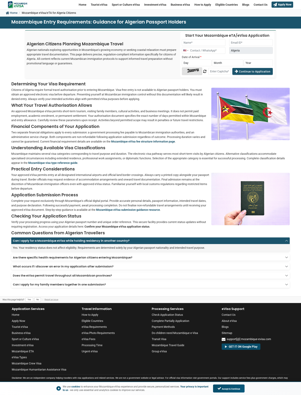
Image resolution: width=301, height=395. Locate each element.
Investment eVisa (155, 4)
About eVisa (229, 320)
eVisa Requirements (94, 326)
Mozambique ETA (23, 351)
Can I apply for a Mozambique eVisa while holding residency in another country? (71, 241)
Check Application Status (167, 314)
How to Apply (202, 4)
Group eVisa (159, 351)
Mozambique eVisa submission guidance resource (128, 209)
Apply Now (18, 320)
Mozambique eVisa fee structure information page (143, 141)
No (37, 299)
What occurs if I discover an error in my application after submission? (63, 266)
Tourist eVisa (99, 4)
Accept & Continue (231, 389)
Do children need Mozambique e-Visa (175, 333)
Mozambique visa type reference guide (52, 162)
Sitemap (227, 333)
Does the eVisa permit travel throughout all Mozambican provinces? (62, 275)
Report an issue (51, 299)
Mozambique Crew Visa (26, 363)
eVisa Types (19, 357)
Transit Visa (159, 339)
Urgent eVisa (90, 351)
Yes (29, 299)
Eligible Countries (226, 4)
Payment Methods (163, 326)
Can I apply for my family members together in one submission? (59, 284)
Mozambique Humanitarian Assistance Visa (39, 369)
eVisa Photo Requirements (98, 333)
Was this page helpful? (13, 299)
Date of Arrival (191, 57)
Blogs (245, 4)
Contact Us (260, 4)
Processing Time (92, 345)
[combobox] (185, 50)
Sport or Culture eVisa (126, 4)
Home (82, 4)
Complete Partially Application (170, 320)
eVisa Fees (88, 339)
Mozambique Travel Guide (168, 345)
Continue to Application (254, 71)
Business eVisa (180, 4)
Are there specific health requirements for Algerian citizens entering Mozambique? (72, 257)
